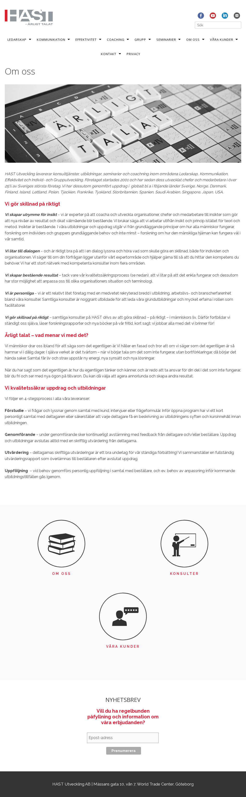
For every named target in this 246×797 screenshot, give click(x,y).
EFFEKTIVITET (86, 39)
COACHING (115, 39)
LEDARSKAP (16, 39)
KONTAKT (108, 54)
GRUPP (140, 39)
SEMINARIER (166, 39)
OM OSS (193, 39)
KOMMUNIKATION (51, 39)
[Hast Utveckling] (29, 17)
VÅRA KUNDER (221, 39)
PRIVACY (133, 54)
